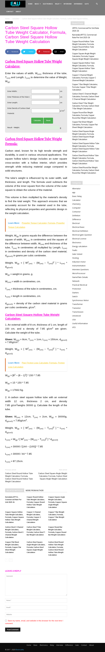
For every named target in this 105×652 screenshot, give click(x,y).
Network (75, 281)
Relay (57, 4)
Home (30, 4)
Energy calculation (79, 246)
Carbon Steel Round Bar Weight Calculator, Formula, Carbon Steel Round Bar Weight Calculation (85, 170)
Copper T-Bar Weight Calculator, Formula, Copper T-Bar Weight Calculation (85, 87)
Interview (68, 4)
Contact (9, 11)
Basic (37, 4)
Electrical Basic (78, 227)
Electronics (48, 4)
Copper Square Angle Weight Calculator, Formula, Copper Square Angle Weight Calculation (57, 502)
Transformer (77, 304)
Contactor (76, 211)
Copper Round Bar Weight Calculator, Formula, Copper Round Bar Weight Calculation (84, 115)
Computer (76, 208)
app (73, 192)
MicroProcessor (78, 273)
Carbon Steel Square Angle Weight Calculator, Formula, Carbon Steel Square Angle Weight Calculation (52, 476)
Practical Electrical (79, 285)
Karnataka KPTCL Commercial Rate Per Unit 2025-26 (13, 499)
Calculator (15, 19)
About (18, 11)
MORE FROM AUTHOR (35, 490)
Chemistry (76, 204)
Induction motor (79, 262)
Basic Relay (77, 196)
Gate (87, 4)
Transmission (77, 312)
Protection (76, 289)
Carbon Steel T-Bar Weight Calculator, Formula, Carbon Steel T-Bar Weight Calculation (85, 106)
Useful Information (80, 323)
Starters (75, 292)
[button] (97, 4)
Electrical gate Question (82, 235)
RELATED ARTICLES (15, 490)
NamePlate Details (80, 277)
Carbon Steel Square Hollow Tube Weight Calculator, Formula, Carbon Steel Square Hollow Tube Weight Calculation (85, 147)
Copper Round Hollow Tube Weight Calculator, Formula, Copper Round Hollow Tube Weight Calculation (36, 502)
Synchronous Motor (80, 300)
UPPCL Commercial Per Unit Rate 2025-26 (85, 29)
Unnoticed (76, 316)
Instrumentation (79, 265)
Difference (78, 4)
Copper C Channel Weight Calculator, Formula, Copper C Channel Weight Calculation (34, 517)
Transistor (76, 308)
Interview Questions (80, 269)
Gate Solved (77, 254)
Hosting (75, 258)
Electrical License (79, 238)
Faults (74, 250)
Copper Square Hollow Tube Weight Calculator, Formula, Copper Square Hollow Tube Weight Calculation (14, 517)
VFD (74, 327)
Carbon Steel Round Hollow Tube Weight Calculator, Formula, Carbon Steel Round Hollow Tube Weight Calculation (19, 477)
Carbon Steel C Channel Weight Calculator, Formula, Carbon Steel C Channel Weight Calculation (14, 532)
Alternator (76, 188)
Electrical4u (20, 650)
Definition (76, 215)
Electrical (76, 223)
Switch (75, 296)
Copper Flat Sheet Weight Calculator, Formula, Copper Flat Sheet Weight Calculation (13, 547)
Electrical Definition (80, 231)
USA (74, 319)
